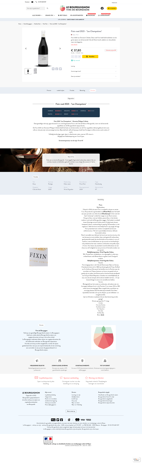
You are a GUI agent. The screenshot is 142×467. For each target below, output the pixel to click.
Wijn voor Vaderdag (77, 405)
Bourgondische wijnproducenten (106, 403)
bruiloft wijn (75, 399)
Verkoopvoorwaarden (50, 403)
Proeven (49, 90)
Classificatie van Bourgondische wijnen (108, 395)
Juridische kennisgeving (51, 401)
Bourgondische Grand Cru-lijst (106, 397)
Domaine (92, 90)
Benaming (82, 90)
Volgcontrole (48, 397)
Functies (72, 90)
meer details (74, 44)
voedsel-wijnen (60, 90)
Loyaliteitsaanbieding (50, 395)
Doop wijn (74, 401)
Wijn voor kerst (75, 403)
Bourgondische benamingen (105, 401)
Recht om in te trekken (51, 399)
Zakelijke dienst (75, 397)
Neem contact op (71, 411)
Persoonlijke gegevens (50, 405)
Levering (73, 66)
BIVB (102, 315)
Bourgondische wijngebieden (105, 399)
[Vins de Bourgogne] (74, 8)
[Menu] (139, 458)
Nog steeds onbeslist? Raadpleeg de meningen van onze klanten (96, 382)
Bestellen (90, 56)
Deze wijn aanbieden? (75, 76)
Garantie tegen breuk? (76, 71)
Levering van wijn (76, 395)
